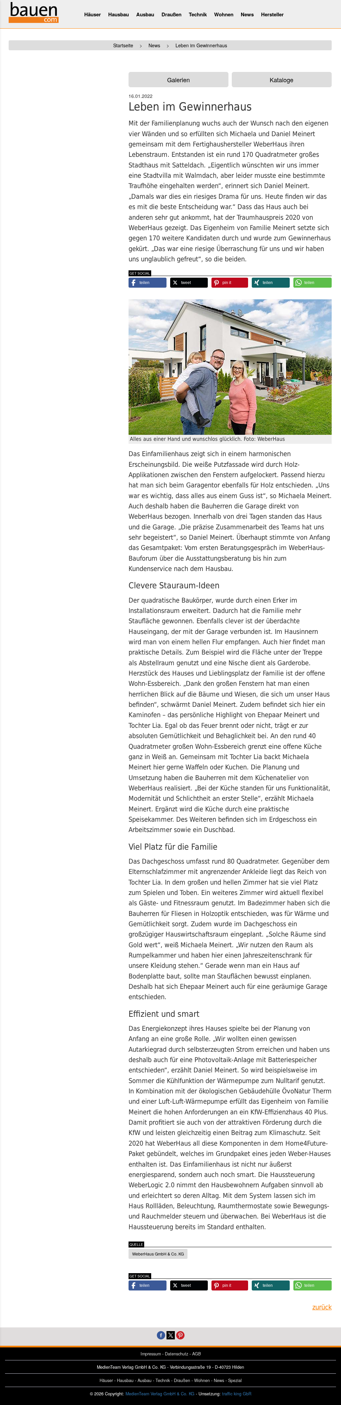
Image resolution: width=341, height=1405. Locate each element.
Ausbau (145, 14)
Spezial (235, 1380)
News (247, 14)
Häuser (92, 14)
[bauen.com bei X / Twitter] (171, 1334)
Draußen (171, 14)
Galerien (178, 79)
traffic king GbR (236, 1394)
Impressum (151, 1354)
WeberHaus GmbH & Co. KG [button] (158, 1254)
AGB (196, 1354)
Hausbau (118, 14)
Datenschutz (176, 1354)
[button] (148, 283)
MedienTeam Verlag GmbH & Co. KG (160, 1394)
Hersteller (272, 14)
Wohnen (223, 14)
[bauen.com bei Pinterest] (180, 1334)
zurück (322, 1307)
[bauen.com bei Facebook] (161, 1334)
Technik (198, 14)
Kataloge (281, 79)
